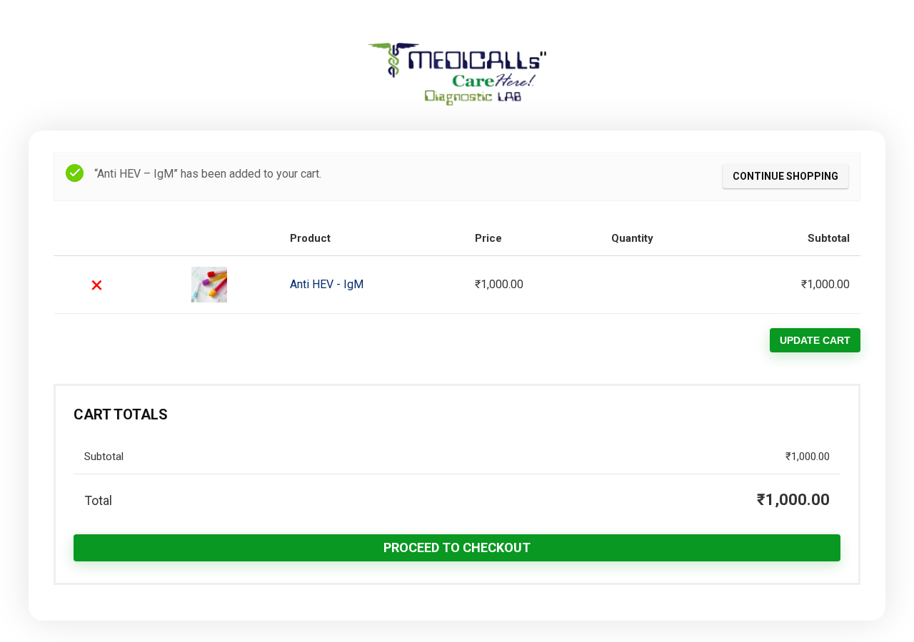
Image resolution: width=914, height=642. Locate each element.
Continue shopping (785, 176)
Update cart (815, 340)
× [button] (97, 284)
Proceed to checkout (457, 547)
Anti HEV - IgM (326, 284)
